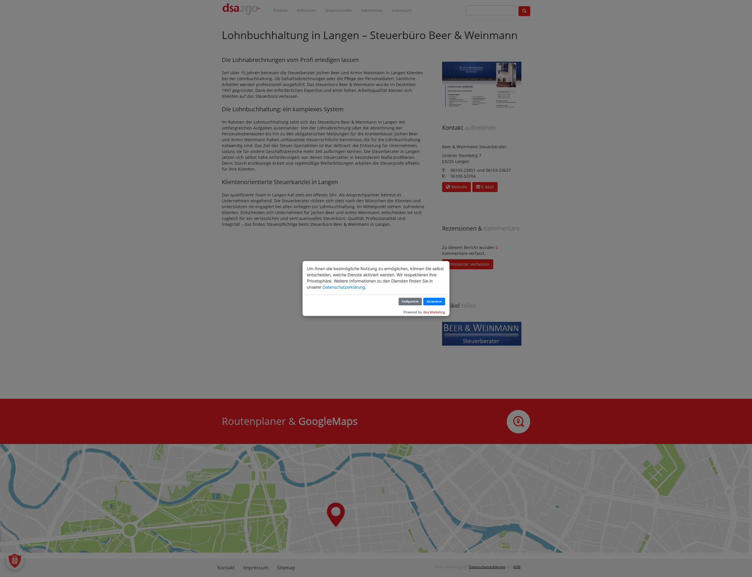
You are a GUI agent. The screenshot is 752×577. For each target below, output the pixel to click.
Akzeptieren (434, 301)
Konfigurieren (410, 301)
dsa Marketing (434, 312)
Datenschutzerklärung (344, 287)
